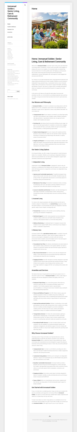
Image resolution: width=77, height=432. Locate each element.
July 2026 (9, 51)
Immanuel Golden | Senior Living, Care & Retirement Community (13, 12)
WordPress (49, 421)
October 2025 (9, 58)
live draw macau (15, 98)
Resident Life (10, 29)
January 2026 (9, 56)
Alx (56, 421)
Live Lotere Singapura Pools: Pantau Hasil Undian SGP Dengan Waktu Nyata (13, 81)
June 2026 (9, 52)
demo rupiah (9, 98)
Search (8, 89)
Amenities (9, 32)
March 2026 (9, 53)
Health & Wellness (11, 26)
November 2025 (10, 57)
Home (8, 24)
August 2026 (9, 49)
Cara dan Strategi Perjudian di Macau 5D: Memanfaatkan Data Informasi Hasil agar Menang (13, 77)
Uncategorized (10, 43)
